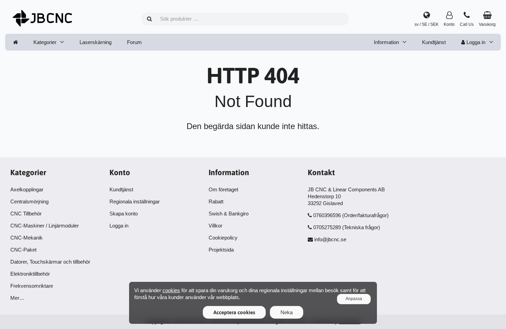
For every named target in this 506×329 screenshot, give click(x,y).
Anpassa (354, 298)
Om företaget (223, 189)
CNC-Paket (23, 250)
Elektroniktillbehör (30, 274)
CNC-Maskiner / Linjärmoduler (44, 226)
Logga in (475, 42)
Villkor (215, 226)
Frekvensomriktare (31, 286)
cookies (171, 290)
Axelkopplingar (26, 189)
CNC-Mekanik (26, 238)
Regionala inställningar (134, 201)
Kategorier (44, 42)
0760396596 (327, 215)
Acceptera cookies (234, 312)
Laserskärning (96, 42)
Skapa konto (123, 213)
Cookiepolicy (223, 238)
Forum (134, 42)
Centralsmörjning (29, 201)
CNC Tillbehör (26, 213)
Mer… (17, 298)
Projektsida (221, 250)
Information (386, 42)
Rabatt (216, 201)
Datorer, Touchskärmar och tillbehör (50, 262)
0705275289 (327, 227)
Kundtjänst (434, 42)
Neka (287, 312)
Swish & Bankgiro (229, 213)
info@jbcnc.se (330, 239)
